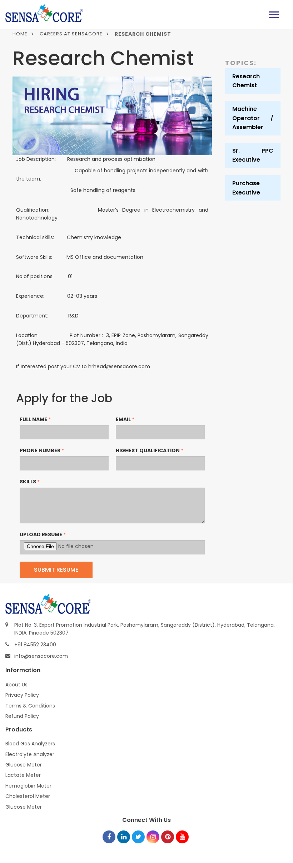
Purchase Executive (246, 188)
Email (125, 419)
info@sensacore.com (41, 656)
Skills (30, 481)
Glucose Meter (23, 764)
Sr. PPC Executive (252, 155)
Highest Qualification (149, 450)
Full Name (35, 419)
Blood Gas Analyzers (30, 743)
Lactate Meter (23, 775)
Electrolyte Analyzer (29, 754)
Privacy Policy (22, 695)
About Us (16, 684)
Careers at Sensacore (71, 33)
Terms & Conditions (30, 705)
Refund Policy (22, 716)
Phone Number (42, 450)
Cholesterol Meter (27, 796)
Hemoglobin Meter (28, 785)
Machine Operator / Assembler (252, 118)
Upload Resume (43, 534)
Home (20, 33)
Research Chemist (246, 81)
